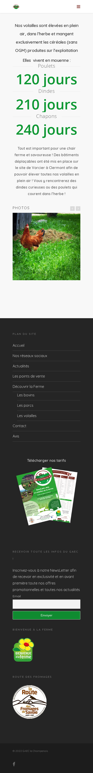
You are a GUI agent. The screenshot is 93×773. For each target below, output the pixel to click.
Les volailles (27, 415)
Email (17, 596)
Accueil (18, 345)
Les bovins (26, 395)
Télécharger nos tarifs (46, 460)
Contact (19, 426)
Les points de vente (29, 376)
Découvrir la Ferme (28, 386)
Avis (16, 436)
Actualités (21, 366)
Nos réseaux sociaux (30, 355)
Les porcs (25, 405)
